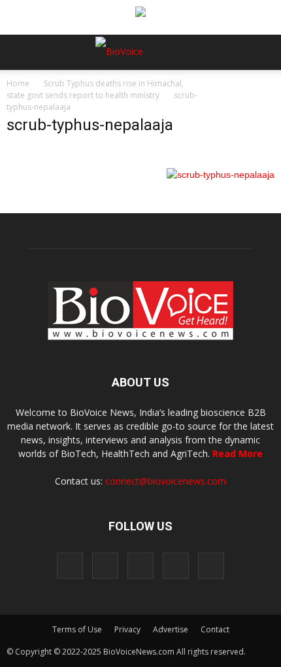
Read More (237, 453)
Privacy (127, 629)
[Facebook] (70, 566)
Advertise (170, 629)
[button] (221, 87)
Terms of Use (77, 629)
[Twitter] (176, 566)
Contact (215, 629)
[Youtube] (211, 566)
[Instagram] (105, 566)
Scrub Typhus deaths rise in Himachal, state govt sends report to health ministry (95, 89)
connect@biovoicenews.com (165, 481)
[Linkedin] (140, 566)
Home (18, 83)
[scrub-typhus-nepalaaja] (220, 174)
